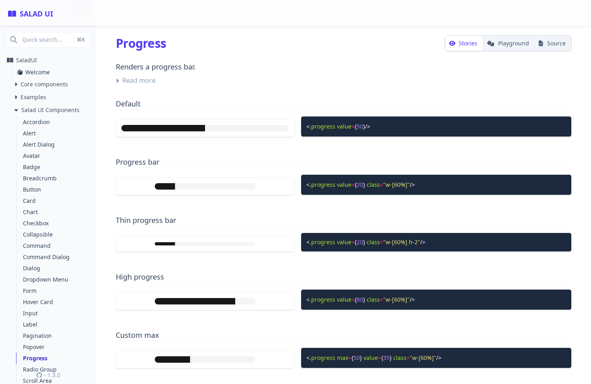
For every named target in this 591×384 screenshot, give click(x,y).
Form (30, 290)
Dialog (31, 268)
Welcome (37, 72)
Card (29, 200)
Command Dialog (46, 257)
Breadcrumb (40, 178)
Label (30, 324)
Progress (35, 358)
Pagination (37, 335)
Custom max (137, 335)
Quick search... (53, 39)
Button (32, 189)
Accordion (36, 122)
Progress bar (137, 162)
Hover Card (38, 302)
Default (128, 103)
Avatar (31, 155)
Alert (29, 133)
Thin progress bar (146, 220)
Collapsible (38, 234)
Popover (34, 347)
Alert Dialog (39, 144)
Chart (30, 212)
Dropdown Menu (45, 279)
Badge (31, 167)
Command (37, 245)
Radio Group (40, 369)
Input (30, 313)
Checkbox (36, 223)
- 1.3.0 (51, 375)
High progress (140, 277)
